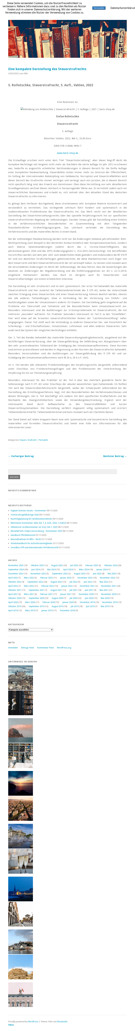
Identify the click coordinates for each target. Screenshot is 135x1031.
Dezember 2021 (87, 586)
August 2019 (57, 606)
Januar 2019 (47, 610)
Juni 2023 (97, 573)
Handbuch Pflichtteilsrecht (23, 535)
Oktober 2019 (14, 606)
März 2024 (84, 569)
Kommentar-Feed (45, 647)
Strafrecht (32, 440)
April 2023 (13, 577)
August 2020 (57, 598)
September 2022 (35, 582)
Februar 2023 (46, 577)
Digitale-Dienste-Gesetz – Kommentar (28, 510)
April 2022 (13, 586)
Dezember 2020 (86, 594)
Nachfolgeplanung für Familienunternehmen (31, 519)
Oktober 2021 (14, 590)
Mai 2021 (104, 590)
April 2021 (13, 594)
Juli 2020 (73, 598)
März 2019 (30, 610)
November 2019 (109, 602)
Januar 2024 (102, 569)
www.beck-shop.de (67, 153)
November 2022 (107, 577)
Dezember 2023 (15, 573)
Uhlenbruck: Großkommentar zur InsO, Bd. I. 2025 (34, 527)
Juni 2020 (89, 598)
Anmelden (13, 647)
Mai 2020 (105, 598)
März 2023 (29, 577)
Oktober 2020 (14, 598)
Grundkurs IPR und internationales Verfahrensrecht (34, 547)
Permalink (43, 440)
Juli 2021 (73, 590)
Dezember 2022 (85, 577)
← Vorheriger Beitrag (21, 456)
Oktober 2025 (37, 565)
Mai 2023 (112, 573)
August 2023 (79, 573)
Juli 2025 (74, 565)
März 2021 (29, 594)
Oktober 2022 (14, 582)
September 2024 (16, 569)
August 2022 (56, 582)
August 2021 (56, 590)
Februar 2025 (91, 565)
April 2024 (68, 569)
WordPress (33, 1021)
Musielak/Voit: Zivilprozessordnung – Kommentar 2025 (36, 531)
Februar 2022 (47, 586)
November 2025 (15, 565)
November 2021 (108, 586)
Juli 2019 (75, 606)
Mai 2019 (105, 606)
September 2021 (36, 590)
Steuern (23, 440)
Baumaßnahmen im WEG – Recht (26, 539)
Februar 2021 (46, 594)
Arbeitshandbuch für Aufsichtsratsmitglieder (31, 543)
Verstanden (99, 8)
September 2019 (36, 606)
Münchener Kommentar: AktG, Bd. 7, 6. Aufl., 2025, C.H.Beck (38, 523)
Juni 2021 (89, 590)
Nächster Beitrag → (115, 456)
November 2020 (108, 594)
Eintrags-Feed (27, 647)
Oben (11, 1025)
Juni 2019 (90, 606)
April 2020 (13, 602)
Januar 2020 (68, 602)
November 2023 (38, 573)
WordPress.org (64, 647)
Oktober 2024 (110, 565)
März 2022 (29, 586)
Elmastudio (62, 1021)
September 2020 (36, 598)
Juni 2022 (88, 582)
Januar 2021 (65, 594)
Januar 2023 (65, 577)
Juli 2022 (73, 582)
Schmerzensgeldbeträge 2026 (25, 514)
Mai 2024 (51, 569)
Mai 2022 (104, 582)
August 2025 (57, 565)
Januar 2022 (66, 586)
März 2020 (30, 602)
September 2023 (60, 573)
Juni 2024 (35, 569)
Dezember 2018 (67, 610)
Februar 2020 (48, 602)
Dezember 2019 (87, 602)
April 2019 (13, 610)
